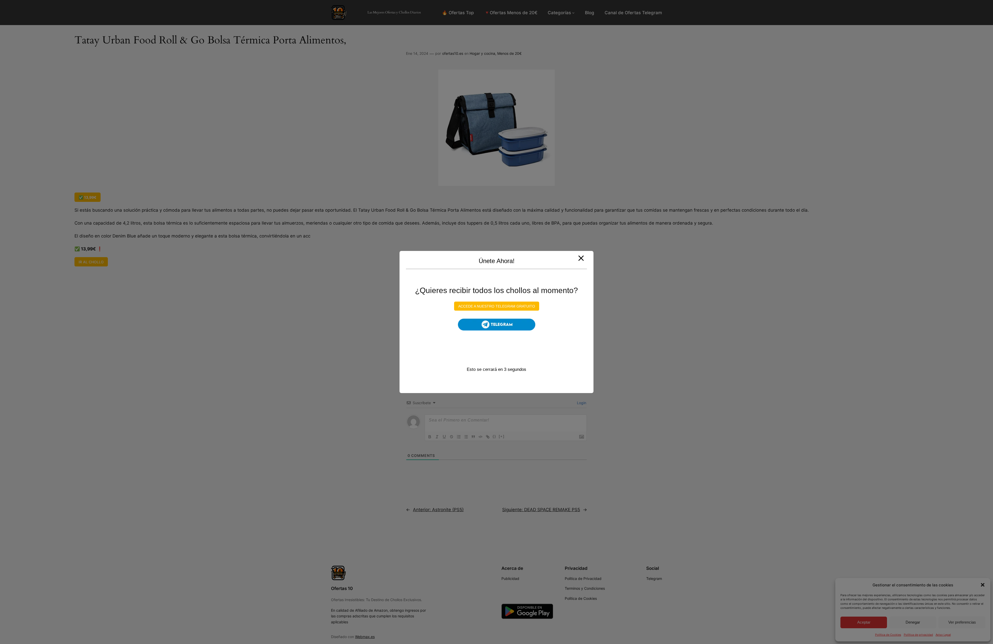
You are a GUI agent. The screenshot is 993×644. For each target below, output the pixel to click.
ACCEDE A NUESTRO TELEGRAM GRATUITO (496, 306)
